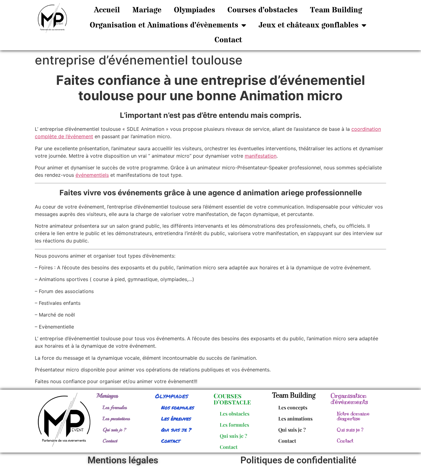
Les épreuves (176, 418)
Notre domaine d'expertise (353, 416)
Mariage (146, 10)
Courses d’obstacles (262, 10)
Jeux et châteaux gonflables (308, 25)
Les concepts (292, 407)
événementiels (92, 175)
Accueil (107, 10)
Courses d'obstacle (232, 398)
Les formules (115, 407)
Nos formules (177, 407)
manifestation (260, 156)
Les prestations (116, 419)
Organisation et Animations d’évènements (164, 25)
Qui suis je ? (114, 430)
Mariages (107, 396)
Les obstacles (234, 413)
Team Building (336, 10)
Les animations (295, 418)
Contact (228, 40)
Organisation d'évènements (349, 399)
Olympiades (194, 10)
